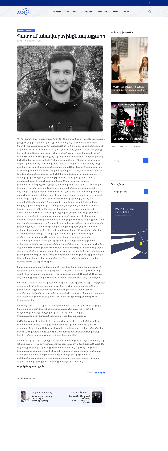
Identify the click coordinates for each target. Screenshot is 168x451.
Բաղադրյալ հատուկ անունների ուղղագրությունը (42, 398)
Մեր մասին (56, 11)
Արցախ (21, 30)
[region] (129, 65)
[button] (113, 65)
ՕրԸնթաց (71, 11)
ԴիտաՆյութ (102, 11)
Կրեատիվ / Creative (121, 11)
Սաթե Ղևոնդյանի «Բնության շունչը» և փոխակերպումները (129, 88)
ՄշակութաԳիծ (86, 11)
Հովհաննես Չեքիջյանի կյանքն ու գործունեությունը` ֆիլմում (79, 399)
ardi (21, 41)
